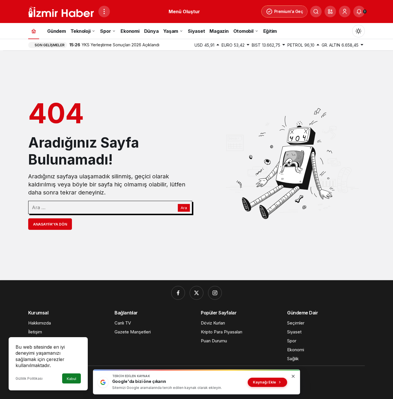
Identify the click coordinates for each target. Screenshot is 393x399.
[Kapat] (293, 376)
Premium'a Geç (288, 11)
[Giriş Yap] (344, 11)
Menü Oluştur (184, 11)
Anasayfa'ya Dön (50, 224)
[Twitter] (196, 293)
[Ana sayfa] (33, 31)
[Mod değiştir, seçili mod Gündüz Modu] (358, 31)
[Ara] (316, 11)
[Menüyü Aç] (104, 11)
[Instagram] (215, 293)
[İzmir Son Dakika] (61, 11)
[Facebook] (178, 293)
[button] (330, 11)
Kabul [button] (71, 379)
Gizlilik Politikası (29, 378)
